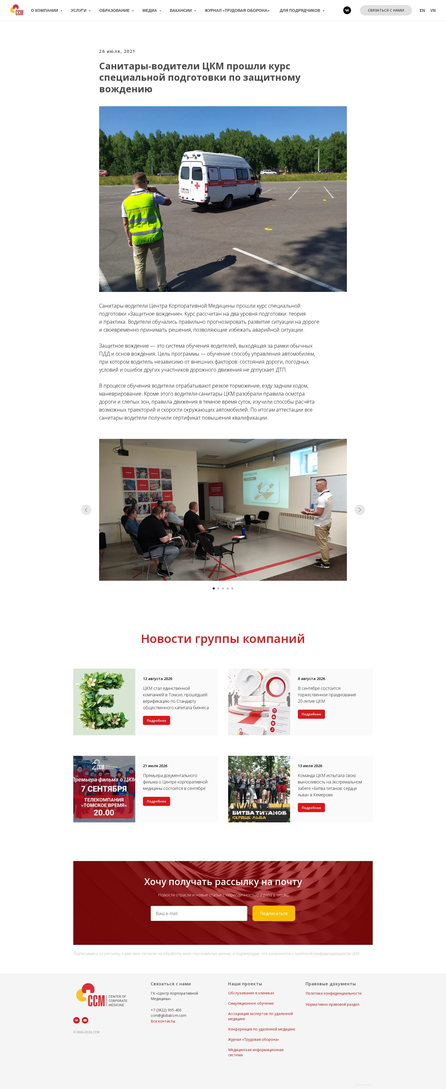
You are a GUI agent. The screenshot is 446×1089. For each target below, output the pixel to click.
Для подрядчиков (300, 10)
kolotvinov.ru (363, 1085)
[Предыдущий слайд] (86, 510)
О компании (45, 10)
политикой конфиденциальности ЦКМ (326, 953)
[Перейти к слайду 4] (228, 588)
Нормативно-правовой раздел (332, 1004)
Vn (433, 10)
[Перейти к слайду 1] (214, 588)
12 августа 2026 (157, 678)
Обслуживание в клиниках (251, 992)
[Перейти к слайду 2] (218, 588)
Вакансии (181, 10)
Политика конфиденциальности (334, 993)
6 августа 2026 (311, 678)
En (422, 10)
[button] (386, 10)
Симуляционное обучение (251, 1003)
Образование (115, 10)
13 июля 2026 (310, 765)
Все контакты (163, 1021)
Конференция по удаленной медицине (261, 1029)
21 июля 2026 (155, 765)
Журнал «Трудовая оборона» (237, 10)
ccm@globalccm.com (168, 1015)
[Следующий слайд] (360, 510)
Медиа (150, 10)
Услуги (79, 10)
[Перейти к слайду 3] (223, 588)
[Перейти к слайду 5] (232, 588)
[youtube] (85, 1020)
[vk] (347, 10)
